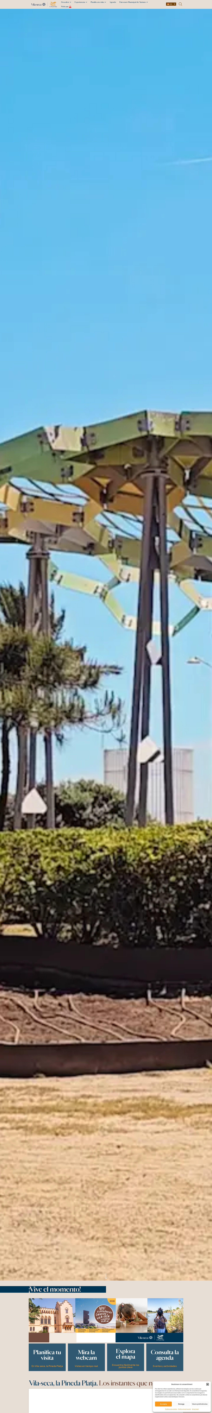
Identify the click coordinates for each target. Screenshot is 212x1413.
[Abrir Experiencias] (86, 2)
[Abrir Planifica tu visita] (105, 2)
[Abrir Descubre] (70, 2)
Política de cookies (171, 1409)
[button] (207, 1384)
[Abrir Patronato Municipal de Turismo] (147, 2)
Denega (181, 1404)
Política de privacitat (184, 1409)
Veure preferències (199, 1404)
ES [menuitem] (171, 4)
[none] (171, 4)
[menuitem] (171, 4)
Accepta (163, 1404)
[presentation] (26, 1320)
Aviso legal (195, 1409)
